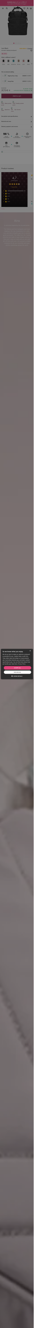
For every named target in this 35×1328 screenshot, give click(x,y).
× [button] (30, 650)
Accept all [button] (17, 668)
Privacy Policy (21, 664)
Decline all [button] (17, 672)
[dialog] (17, 664)
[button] (16, 676)
